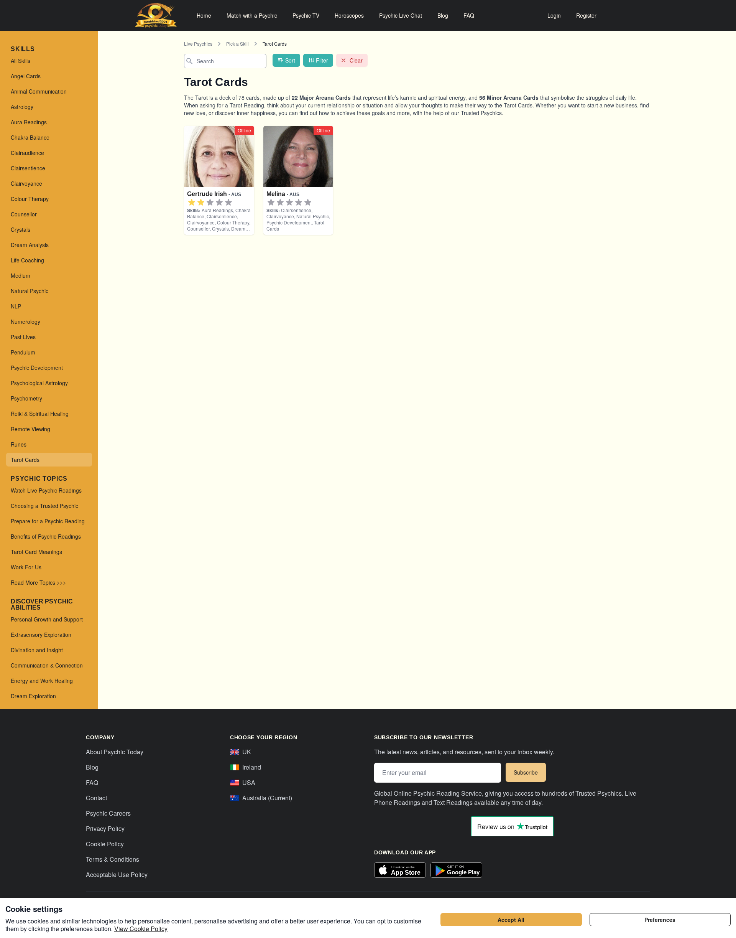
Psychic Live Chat (400, 15)
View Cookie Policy (141, 928)
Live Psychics (198, 43)
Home (204, 15)
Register (586, 15)
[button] (191, 202)
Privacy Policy (105, 828)
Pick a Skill (237, 43)
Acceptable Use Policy (117, 874)
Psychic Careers (108, 813)
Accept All (511, 919)
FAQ (468, 15)
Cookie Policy (105, 843)
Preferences (659, 919)
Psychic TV (305, 15)
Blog (442, 15)
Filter (322, 60)
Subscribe (526, 772)
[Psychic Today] (156, 15)
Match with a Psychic (252, 15)
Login (554, 15)
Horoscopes (349, 15)
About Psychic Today (114, 751)
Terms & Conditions (112, 859)
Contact (96, 797)
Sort (290, 60)
